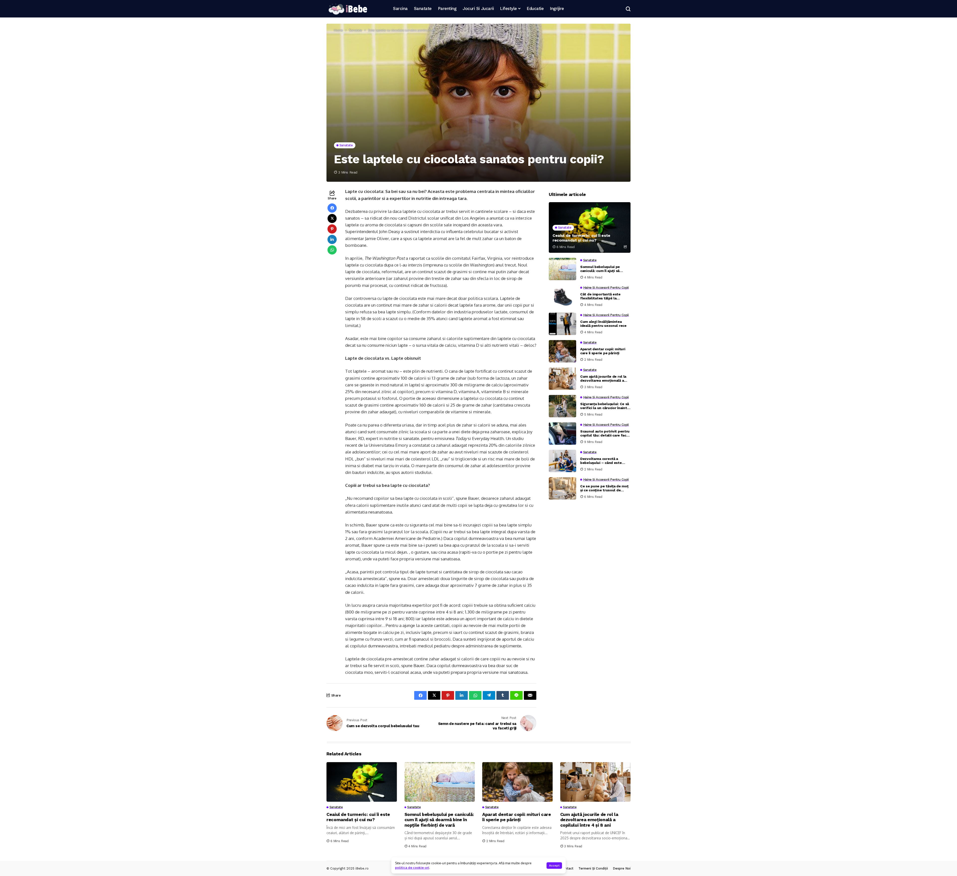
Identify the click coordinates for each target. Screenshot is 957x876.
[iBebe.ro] (347, 8)
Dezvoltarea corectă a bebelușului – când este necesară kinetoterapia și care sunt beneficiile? (602, 461)
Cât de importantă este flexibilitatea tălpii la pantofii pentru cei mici (600, 296)
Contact (567, 868)
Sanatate (355, 30)
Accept (554, 865)
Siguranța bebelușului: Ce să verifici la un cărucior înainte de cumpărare (604, 406)
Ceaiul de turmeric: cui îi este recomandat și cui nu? (581, 238)
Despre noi (622, 868)
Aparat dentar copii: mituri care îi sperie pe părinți (602, 351)
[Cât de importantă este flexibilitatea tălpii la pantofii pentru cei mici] (562, 296)
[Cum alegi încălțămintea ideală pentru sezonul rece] (562, 324)
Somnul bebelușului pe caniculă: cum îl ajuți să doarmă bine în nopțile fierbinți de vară (600, 269)
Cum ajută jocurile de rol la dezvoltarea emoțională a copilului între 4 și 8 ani (603, 378)
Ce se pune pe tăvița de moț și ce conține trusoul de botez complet (604, 488)
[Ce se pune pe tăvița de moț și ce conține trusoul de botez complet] (562, 488)
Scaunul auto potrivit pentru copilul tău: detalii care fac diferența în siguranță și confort (605, 433)
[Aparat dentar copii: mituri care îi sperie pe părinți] (562, 351)
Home (338, 30)
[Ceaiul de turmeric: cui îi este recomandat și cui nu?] (590, 227)
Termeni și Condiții (593, 868)
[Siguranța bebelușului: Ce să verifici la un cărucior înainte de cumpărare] (562, 406)
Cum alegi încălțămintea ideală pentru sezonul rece (603, 324)
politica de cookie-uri (412, 868)
